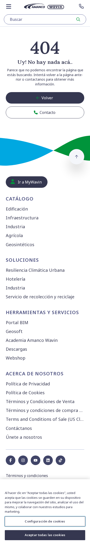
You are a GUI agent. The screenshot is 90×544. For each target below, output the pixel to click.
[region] (45, 511)
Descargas (16, 349)
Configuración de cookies (45, 521)
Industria (15, 226)
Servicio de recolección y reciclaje (40, 297)
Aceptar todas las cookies (45, 535)
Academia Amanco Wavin (32, 340)
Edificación (17, 209)
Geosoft (14, 331)
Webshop (15, 358)
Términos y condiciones (27, 475)
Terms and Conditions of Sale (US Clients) (46, 419)
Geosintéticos (20, 244)
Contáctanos (19, 428)
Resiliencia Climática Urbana (35, 270)
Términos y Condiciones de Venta (40, 401)
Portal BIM (17, 322)
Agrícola (14, 235)
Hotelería (15, 279)
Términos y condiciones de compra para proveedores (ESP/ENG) (46, 410)
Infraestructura (22, 218)
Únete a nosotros (24, 437)
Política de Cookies (25, 392)
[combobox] (45, 19)
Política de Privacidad (28, 384)
